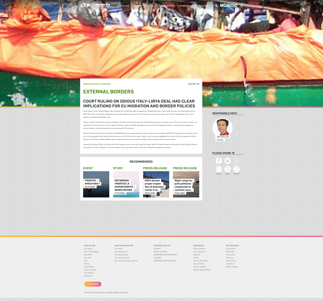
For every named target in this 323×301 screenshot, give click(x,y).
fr (198, 84)
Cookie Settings (113, 292)
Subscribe (92, 284)
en (190, 84)
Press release (91, 84)
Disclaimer (88, 292)
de (194, 84)
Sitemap (124, 292)
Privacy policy (99, 292)
